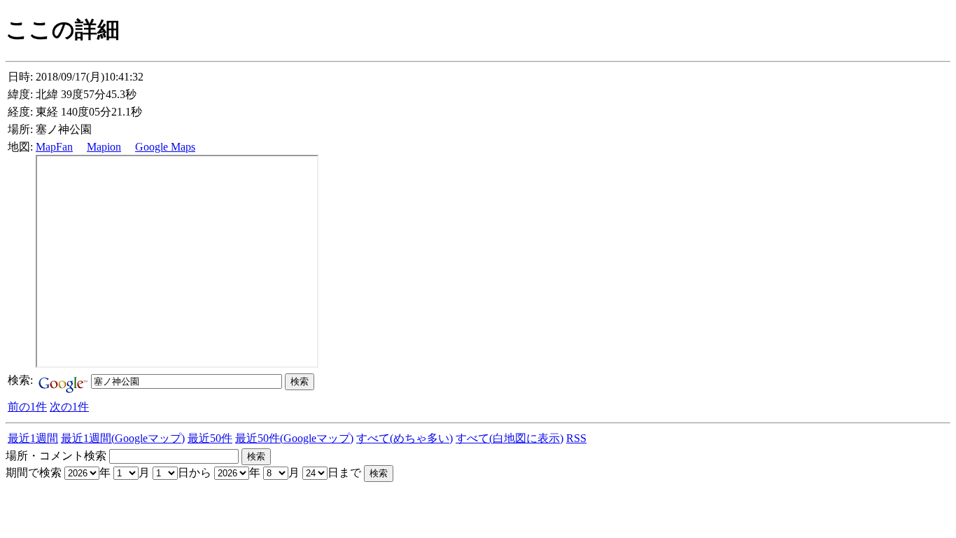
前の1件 (27, 407)
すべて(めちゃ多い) (404, 438)
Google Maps (165, 147)
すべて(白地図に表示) (509, 438)
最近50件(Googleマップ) (294, 438)
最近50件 (210, 438)
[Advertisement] (169, 503)
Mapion (104, 147)
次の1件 (69, 407)
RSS (576, 438)
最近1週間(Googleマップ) (123, 438)
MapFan (54, 147)
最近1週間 (33, 438)
